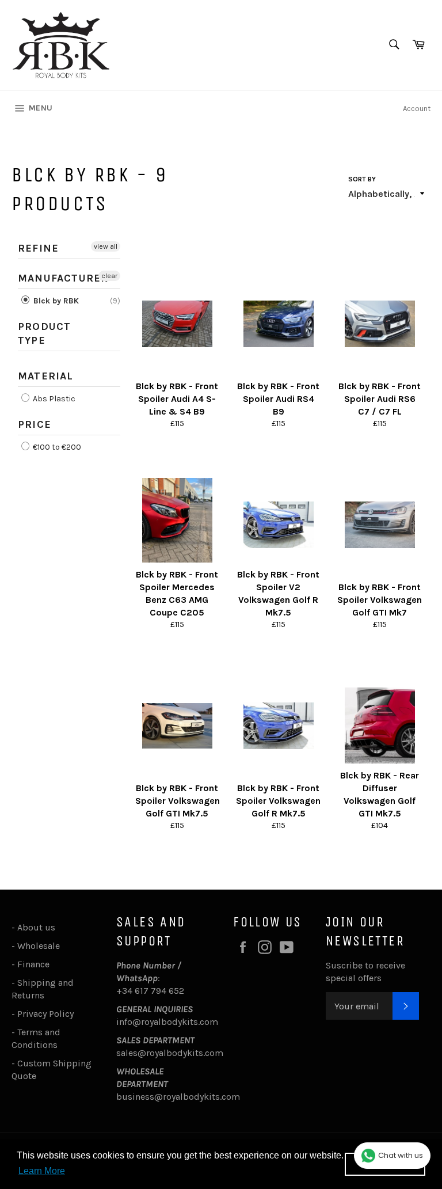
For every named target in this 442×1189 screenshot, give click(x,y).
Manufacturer (63, 278)
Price (34, 424)
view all (105, 246)
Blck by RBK (55, 301)
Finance (33, 964)
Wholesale (40, 945)
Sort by (362, 179)
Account (416, 108)
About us (36, 927)
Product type (44, 333)
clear (109, 276)
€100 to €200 (56, 447)
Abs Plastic (53, 399)
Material (46, 376)
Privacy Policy (45, 1013)
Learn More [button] (41, 1171)
